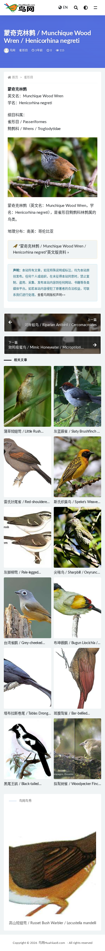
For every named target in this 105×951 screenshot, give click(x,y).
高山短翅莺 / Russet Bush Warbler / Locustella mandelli (52, 923)
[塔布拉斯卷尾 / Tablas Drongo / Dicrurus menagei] (27, 678)
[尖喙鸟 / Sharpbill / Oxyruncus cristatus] (77, 537)
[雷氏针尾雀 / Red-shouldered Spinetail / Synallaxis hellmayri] (27, 466)
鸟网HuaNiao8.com (51, 942)
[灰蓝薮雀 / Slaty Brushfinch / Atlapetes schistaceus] (77, 396)
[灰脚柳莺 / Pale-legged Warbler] (27, 537)
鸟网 (12, 50)
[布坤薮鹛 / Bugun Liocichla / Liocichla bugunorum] (77, 607)
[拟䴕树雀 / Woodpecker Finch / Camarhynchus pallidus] (77, 748)
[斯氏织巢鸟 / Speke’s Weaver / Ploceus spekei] (77, 466)
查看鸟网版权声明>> (51, 294)
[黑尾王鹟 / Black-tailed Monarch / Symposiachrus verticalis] (27, 748)
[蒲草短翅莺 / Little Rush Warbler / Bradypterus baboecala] (27, 396)
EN (65, 7)
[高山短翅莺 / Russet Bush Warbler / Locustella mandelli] (52, 864)
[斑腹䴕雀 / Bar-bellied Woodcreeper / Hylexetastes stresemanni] (77, 678)
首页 (15, 77)
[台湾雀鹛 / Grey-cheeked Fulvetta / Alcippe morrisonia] (27, 607)
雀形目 (23, 50)
